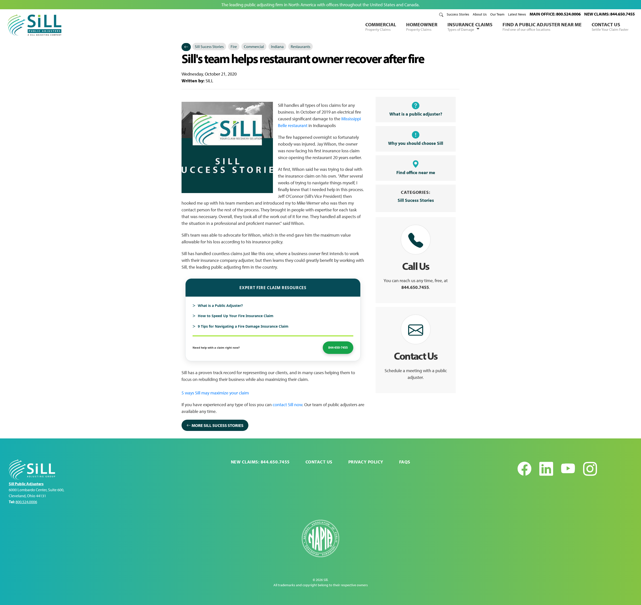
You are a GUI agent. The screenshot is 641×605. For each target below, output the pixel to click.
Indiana (277, 46)
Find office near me (415, 172)
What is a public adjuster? (415, 114)
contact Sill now (287, 404)
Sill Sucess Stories (209, 46)
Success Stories (458, 14)
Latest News (517, 14)
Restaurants (300, 46)
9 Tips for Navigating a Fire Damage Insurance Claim (243, 326)
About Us (480, 14)
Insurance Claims (470, 26)
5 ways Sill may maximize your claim (215, 393)
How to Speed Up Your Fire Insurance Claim (235, 315)
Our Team (497, 14)
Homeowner (421, 26)
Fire (234, 46)
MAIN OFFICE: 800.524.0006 (555, 14)
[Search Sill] (441, 14)
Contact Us (610, 26)
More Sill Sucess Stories (217, 425)
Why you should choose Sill (415, 143)
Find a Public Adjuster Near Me (542, 26)
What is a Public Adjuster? (220, 305)
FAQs (404, 462)
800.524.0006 (26, 501)
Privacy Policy (365, 462)
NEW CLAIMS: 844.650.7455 (609, 14)
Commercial (380, 26)
